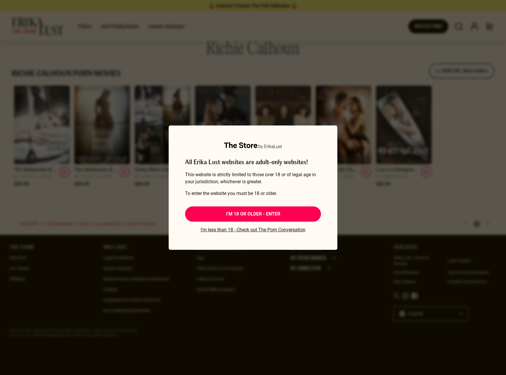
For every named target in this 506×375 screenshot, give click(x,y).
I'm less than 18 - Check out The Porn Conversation (253, 230)
